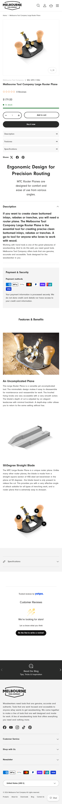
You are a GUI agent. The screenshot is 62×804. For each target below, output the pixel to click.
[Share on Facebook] (17, 157)
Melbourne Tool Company (13, 80)
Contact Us (40, 797)
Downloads (24, 797)
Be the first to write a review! (31, 633)
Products (6, 797)
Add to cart (41, 115)
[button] (51, 5)
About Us (15, 797)
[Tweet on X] (11, 157)
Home (5, 15)
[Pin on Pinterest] (23, 157)
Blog (32, 797)
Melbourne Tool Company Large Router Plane (25, 15)
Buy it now (31, 124)
